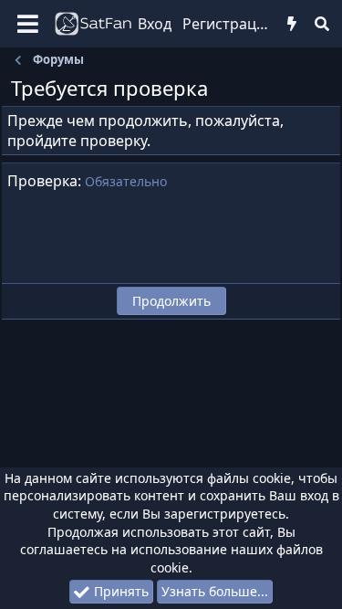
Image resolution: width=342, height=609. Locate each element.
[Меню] (27, 23)
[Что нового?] (292, 23)
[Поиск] (322, 23)
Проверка (42, 181)
